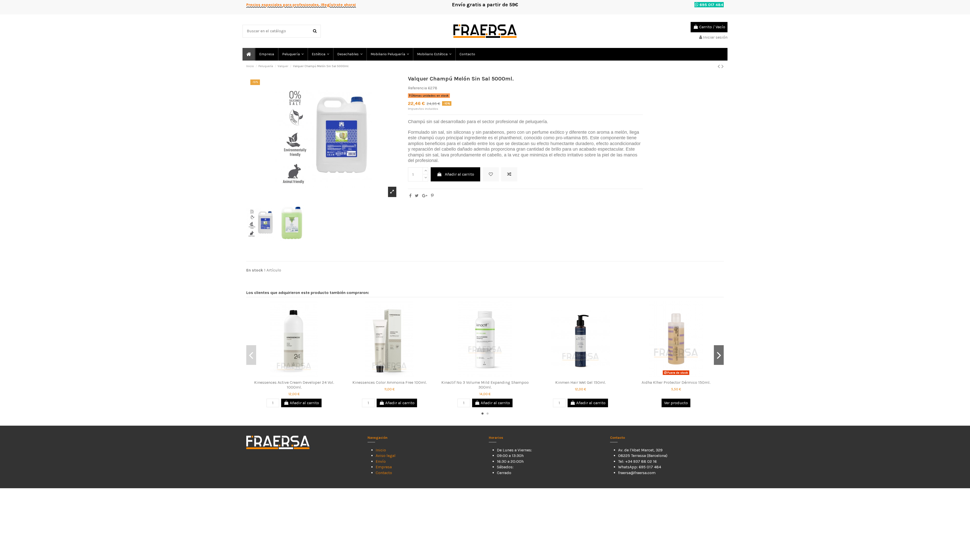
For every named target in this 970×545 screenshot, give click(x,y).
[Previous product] (719, 66)
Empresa (384, 467)
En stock (254, 270)
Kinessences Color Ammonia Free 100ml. (389, 382)
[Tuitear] (417, 195)
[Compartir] (410, 195)
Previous (251, 355)
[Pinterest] (432, 195)
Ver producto (676, 402)
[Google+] (424, 195)
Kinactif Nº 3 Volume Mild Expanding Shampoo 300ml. (485, 385)
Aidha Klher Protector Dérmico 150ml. (676, 382)
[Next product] (722, 66)
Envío (381, 461)
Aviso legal (386, 455)
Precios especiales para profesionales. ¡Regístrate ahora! (301, 4)
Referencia (417, 88)
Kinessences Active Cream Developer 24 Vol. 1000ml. (294, 385)
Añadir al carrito (459, 174)
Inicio (381, 450)
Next (719, 355)
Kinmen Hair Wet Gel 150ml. (580, 382)
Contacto (384, 472)
